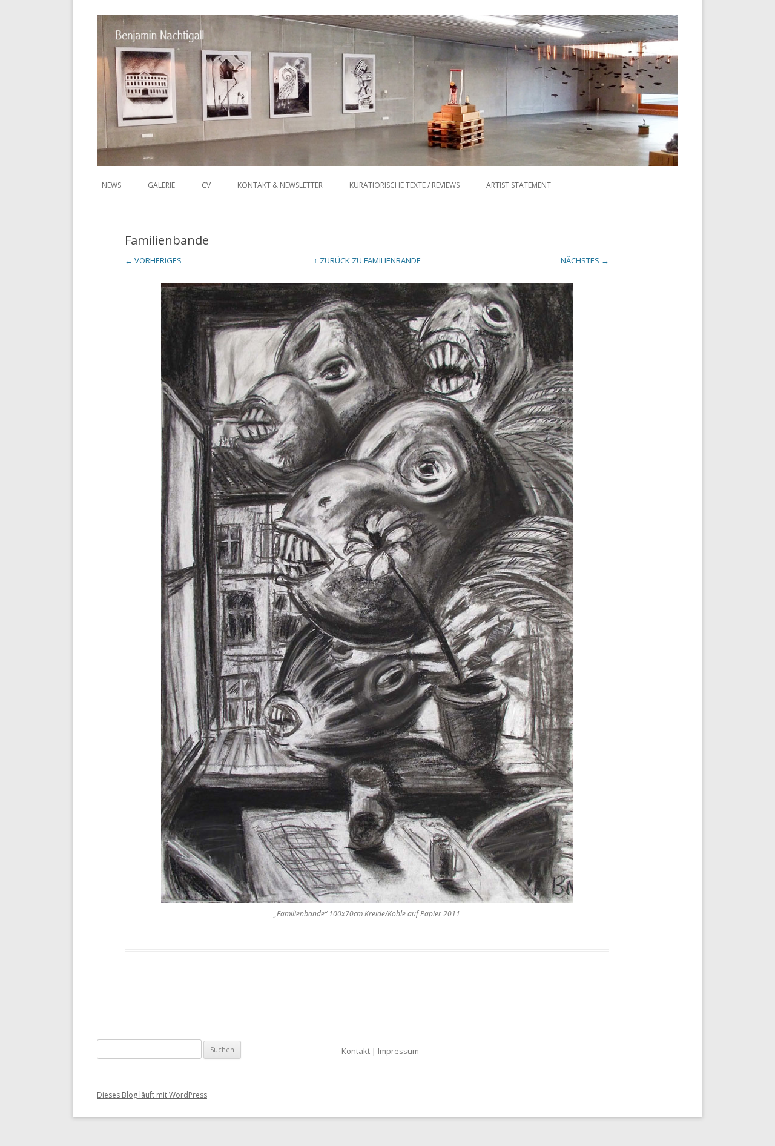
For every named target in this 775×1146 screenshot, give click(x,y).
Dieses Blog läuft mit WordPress (152, 1095)
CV (206, 185)
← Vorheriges (153, 260)
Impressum (398, 1050)
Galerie (161, 185)
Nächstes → (585, 260)
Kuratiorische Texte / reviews (404, 185)
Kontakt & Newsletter (280, 185)
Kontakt (355, 1050)
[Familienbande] (367, 593)
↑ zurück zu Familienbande (367, 260)
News (111, 185)
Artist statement (518, 185)
